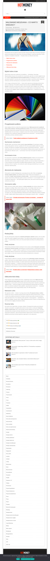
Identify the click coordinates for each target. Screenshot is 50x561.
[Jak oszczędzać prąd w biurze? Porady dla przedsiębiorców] (8, 366)
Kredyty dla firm (9, 434)
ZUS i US (8, 544)
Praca (7, 496)
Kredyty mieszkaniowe (10, 445)
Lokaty (7, 461)
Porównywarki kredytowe (11, 328)
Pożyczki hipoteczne (10, 491)
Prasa (7, 499)
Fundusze (8, 402)
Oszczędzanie (9, 472)
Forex (7, 400)
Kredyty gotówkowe (10, 437)
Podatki (7, 477)
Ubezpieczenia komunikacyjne (12, 515)
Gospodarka (8, 408)
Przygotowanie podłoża (11, 60)
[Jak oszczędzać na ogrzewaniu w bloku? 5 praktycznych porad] (8, 354)
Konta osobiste (9, 424)
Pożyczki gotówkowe (10, 488)
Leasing (7, 456)
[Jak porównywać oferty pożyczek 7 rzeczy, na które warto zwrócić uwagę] (8, 342)
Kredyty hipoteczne (10, 440)
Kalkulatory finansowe (10, 331)
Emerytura (8, 386)
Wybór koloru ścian (10, 58)
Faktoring (8, 389)
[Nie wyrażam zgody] (48, 557)
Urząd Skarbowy (9, 523)
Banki (7, 376)
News (26, 29)
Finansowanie (17, 29)
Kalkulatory (8, 413)
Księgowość (8, 450)
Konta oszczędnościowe (11, 426)
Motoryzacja (8, 464)
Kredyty (7, 432)
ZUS (7, 541)
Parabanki (8, 475)
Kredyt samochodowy (10, 429)
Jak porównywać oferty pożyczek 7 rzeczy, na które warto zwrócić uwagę (32, 17)
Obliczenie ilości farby (11, 67)
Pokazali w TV (9, 480)
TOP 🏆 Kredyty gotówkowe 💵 (12, 320)
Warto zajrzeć (9, 528)
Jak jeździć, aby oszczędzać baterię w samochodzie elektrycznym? (25, 358)
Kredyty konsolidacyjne (11, 442)
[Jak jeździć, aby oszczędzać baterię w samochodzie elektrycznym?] (8, 360)
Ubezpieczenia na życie (11, 520)
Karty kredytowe (9, 416)
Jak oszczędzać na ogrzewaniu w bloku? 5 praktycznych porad (25, 352)
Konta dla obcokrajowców (11, 418)
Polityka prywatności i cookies (27, 559)
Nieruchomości (9, 469)
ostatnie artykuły (12, 337)
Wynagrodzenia (9, 533)
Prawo (7, 501)
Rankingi (8, 509)
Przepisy (8, 504)
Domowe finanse (10, 29)
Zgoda (18, 559)
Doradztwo (8, 384)
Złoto (7, 539)
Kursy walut (8, 453)
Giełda (7, 405)
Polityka (7, 483)
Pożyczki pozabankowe (11, 493)
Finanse (7, 392)
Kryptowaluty (8, 448)
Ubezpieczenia (9, 512)
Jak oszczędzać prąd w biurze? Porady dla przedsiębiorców (24, 364)
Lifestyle (22, 29)
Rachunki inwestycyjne (10, 507)
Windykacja (8, 531)
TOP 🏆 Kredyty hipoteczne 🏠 (12, 323)
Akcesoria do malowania (11, 62)
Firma (7, 397)
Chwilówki (8, 378)
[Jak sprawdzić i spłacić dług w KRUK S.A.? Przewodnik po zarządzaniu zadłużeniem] (8, 348)
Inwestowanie (9, 410)
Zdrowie (7, 536)
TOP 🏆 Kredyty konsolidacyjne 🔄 (13, 325)
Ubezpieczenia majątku (11, 517)
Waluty (7, 525)
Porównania (8, 485)
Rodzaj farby (9, 64)
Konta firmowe (9, 421)
